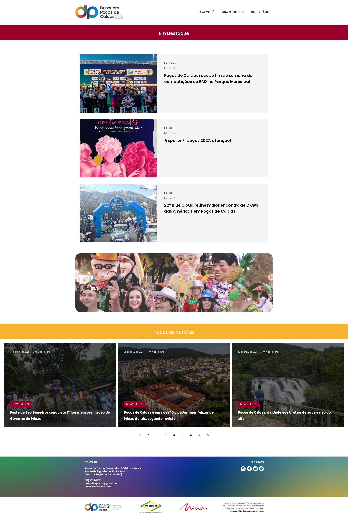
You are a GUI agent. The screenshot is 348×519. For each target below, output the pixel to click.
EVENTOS (170, 68)
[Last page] (207, 434)
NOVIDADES (20, 404)
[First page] (140, 434)
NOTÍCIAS (170, 133)
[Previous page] (148, 434)
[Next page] (199, 434)
